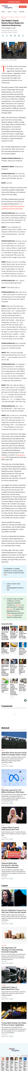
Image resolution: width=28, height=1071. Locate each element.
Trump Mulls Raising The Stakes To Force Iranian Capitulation (13, 1024)
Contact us (10, 615)
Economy (3, 945)
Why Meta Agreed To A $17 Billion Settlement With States (12, 791)
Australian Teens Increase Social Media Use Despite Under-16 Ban (13, 753)
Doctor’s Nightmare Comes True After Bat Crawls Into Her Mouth (13, 911)
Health (3, 908)
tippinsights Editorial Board (9, 30)
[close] (26, 2)
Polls (15, 11)
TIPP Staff (4, 764)
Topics (9, 11)
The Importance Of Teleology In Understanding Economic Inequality (12, 949)
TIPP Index (21, 11)
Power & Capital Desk (7, 801)
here (5, 574)
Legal (3, 787)
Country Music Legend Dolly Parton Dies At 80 (10, 828)
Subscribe (22, 6)
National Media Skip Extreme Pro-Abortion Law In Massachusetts (10, 865)
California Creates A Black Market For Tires (10, 988)
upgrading (18, 605)
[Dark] (15, 6)
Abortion (4, 861)
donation (9, 609)
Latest (3, 11)
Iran (2, 1020)
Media (3, 17)
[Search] (17, 6)
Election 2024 (9, 17)
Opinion (17, 17)
